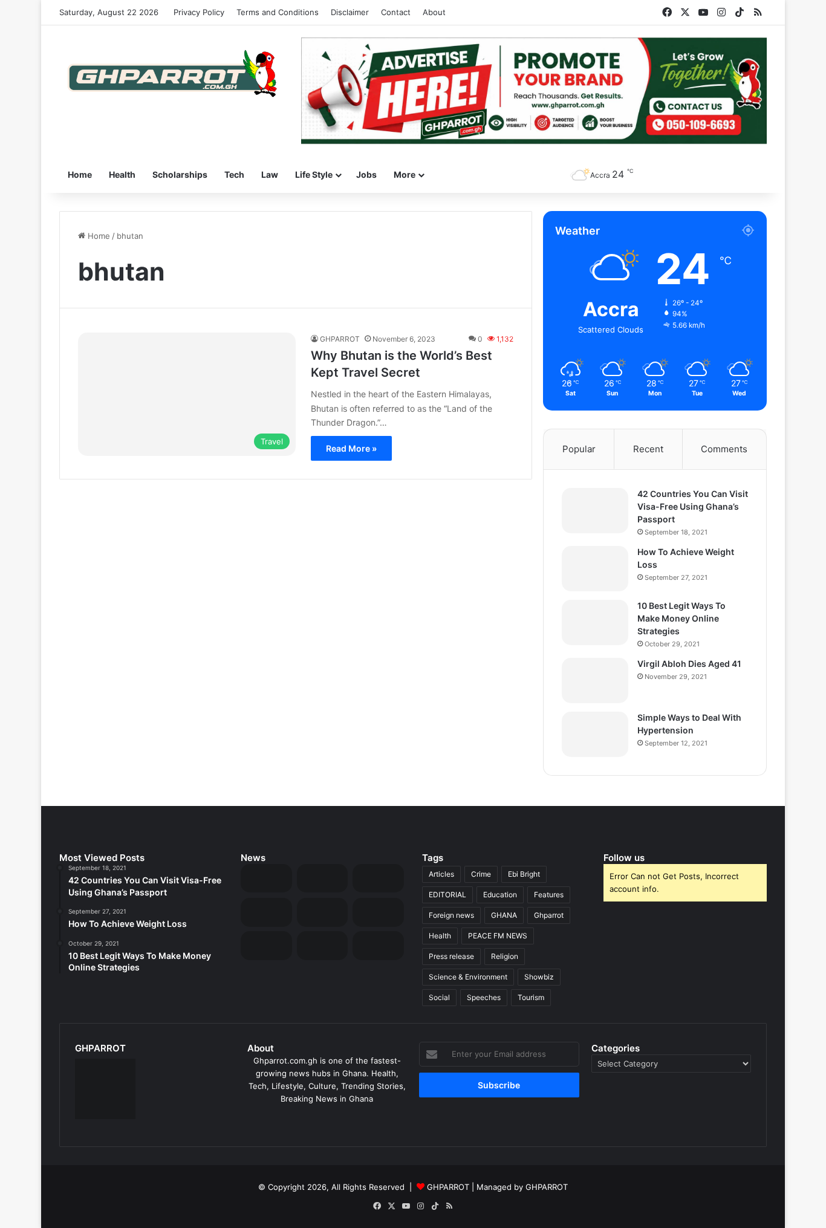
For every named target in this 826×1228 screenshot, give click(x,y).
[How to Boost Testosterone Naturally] (378, 945)
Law (269, 174)
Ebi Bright (524, 874)
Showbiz (539, 976)
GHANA (504, 915)
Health (122, 174)
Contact (396, 12)
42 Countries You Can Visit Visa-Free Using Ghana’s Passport (692, 506)
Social (439, 997)
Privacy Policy (199, 12)
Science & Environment (468, 976)
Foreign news (451, 915)
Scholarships (179, 174)
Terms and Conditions (277, 12)
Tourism (531, 997)
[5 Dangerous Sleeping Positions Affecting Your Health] (266, 945)
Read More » (351, 448)
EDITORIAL (447, 894)
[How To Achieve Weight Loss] (595, 568)
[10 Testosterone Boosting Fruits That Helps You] (378, 912)
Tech (234, 174)
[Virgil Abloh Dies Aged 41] (595, 680)
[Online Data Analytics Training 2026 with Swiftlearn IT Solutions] (378, 878)
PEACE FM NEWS (497, 935)
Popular (579, 449)
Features (549, 894)
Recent (648, 449)
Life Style (314, 174)
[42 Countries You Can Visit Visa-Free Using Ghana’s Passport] (595, 510)
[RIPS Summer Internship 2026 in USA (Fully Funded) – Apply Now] (266, 912)
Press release (451, 956)
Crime (481, 874)
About (434, 12)
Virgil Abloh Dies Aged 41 (689, 663)
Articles (441, 874)
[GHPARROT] (171, 73)
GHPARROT (340, 338)
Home (80, 174)
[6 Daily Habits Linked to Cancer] (322, 912)
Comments (724, 449)
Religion (504, 956)
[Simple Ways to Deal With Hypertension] (595, 734)
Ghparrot (549, 915)
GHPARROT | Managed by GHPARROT (497, 1187)
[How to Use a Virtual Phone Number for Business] (322, 878)
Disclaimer (350, 12)
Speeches (484, 997)
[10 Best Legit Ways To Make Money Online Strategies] (595, 622)
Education (500, 894)
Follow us (624, 857)
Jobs (366, 174)
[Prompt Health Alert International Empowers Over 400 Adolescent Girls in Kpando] (322, 945)
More (404, 174)
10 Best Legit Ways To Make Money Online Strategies (681, 618)
